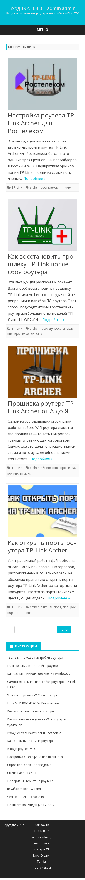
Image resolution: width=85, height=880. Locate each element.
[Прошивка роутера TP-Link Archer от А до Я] (42, 373)
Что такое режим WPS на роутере (32, 695)
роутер (12, 473)
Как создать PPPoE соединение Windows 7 (38, 674)
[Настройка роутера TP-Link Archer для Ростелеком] (42, 85)
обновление (50, 468)
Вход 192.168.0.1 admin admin (42, 8)
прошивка (21, 334)
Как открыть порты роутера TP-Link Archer (42, 546)
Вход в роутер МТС (21, 749)
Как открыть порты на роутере (30, 741)
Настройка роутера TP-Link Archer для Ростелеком (42, 123)
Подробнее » (35, 178)
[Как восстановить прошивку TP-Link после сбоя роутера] (42, 226)
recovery (47, 328)
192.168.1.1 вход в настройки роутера (35, 657)
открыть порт (51, 607)
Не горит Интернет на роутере (30, 781)
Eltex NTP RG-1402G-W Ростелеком (33, 703)
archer (34, 187)
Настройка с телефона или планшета (35, 757)
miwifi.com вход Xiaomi (24, 789)
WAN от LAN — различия (26, 797)
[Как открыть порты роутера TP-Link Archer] (42, 512)
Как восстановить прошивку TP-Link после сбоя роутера (41, 264)
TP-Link (17, 187)
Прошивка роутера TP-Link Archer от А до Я (42, 407)
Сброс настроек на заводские (29, 765)
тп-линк (65, 187)
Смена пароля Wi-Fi (21, 773)
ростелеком (49, 187)
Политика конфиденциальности (30, 805)
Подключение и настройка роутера (33, 665)
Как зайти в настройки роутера (30, 711)
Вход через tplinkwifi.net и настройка (34, 733)
